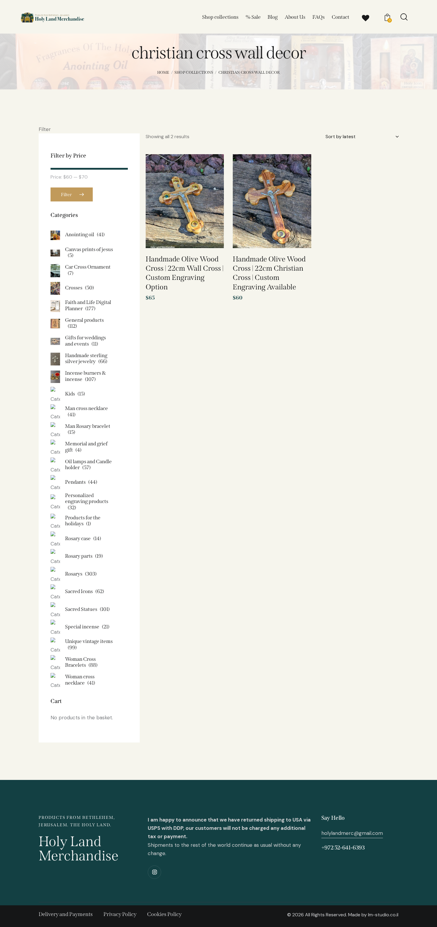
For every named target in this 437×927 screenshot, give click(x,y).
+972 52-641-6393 (343, 847)
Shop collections (194, 72)
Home (163, 72)
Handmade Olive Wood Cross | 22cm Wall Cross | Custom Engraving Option (185, 273)
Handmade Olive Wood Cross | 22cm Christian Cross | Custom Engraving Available (269, 273)
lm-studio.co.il (383, 915)
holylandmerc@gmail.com (352, 833)
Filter (66, 194)
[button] (211, 169)
